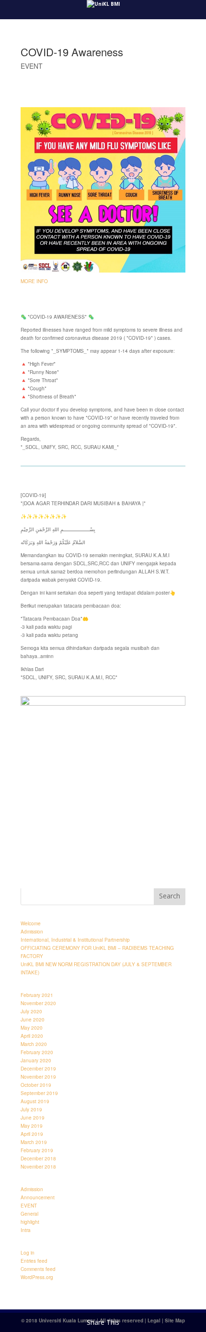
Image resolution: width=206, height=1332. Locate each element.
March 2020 (34, 1044)
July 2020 (31, 1011)
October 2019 (36, 1085)
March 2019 (34, 1142)
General (29, 1213)
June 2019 (33, 1117)
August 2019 (35, 1101)
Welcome (31, 923)
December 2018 (38, 1158)
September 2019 (39, 1093)
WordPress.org (37, 1277)
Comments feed (38, 1269)
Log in (27, 1252)
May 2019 (32, 1125)
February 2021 (37, 995)
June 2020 (33, 1019)
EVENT (32, 66)
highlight (30, 1222)
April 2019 (32, 1134)
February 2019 (37, 1150)
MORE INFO (34, 281)
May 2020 (32, 1027)
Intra (26, 1230)
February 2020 (37, 1052)
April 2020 (32, 1036)
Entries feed (34, 1260)
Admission (32, 931)
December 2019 (38, 1068)
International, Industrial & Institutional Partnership (75, 939)
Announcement (38, 1197)
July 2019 (31, 1109)
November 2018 (38, 1166)
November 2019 (38, 1076)
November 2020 (38, 1003)
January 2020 (36, 1060)
